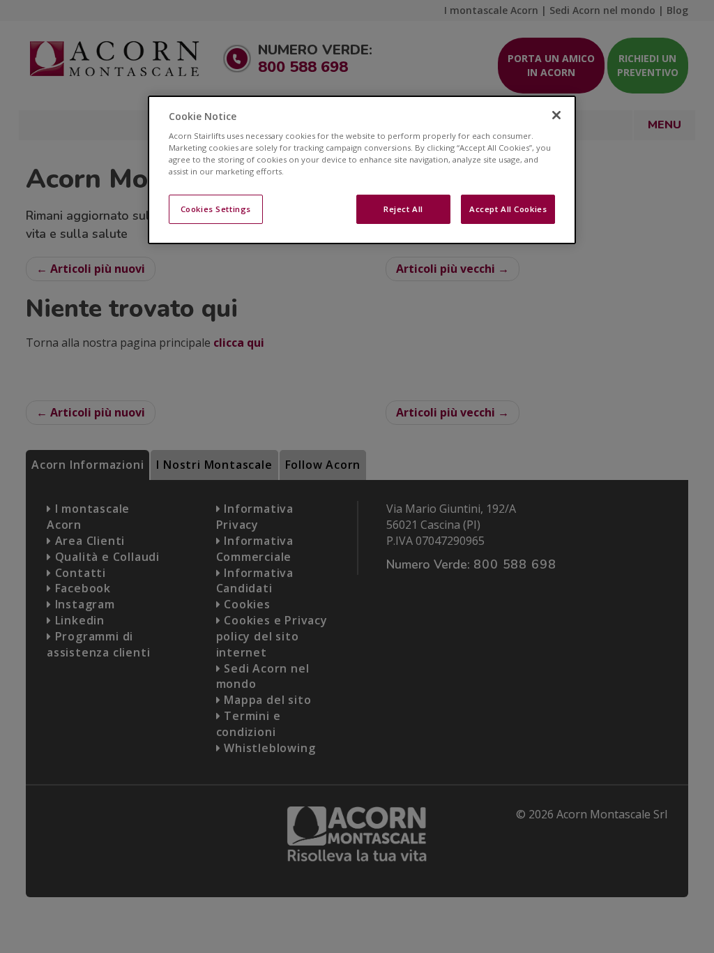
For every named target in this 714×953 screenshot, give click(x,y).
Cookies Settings (216, 209)
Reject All (403, 209)
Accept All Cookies (508, 209)
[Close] (556, 115)
